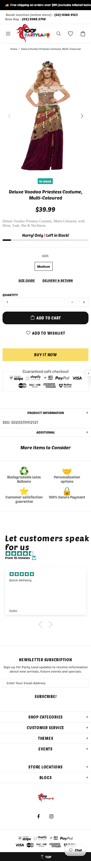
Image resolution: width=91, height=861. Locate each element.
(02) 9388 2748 (34, 19)
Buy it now (45, 354)
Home (13, 48)
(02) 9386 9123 (66, 15)
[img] (48, 553)
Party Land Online (33, 33)
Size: (45, 256)
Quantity (10, 295)
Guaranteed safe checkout (45, 371)
